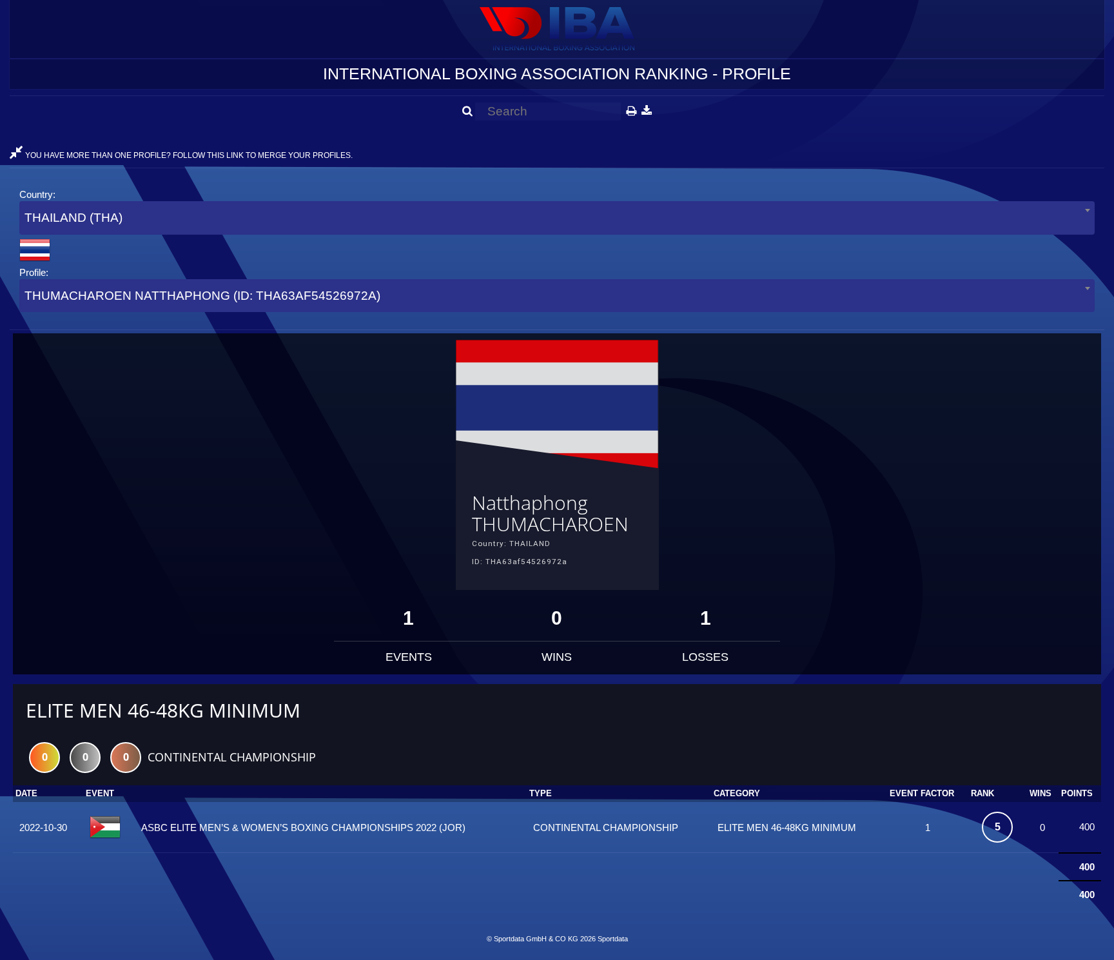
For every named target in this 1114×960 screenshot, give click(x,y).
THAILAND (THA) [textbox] (73, 217)
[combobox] (557, 217)
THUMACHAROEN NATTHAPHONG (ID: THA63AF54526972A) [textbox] (202, 295)
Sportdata (613, 939)
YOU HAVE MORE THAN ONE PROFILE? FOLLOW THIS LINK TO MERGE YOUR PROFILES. (188, 155)
